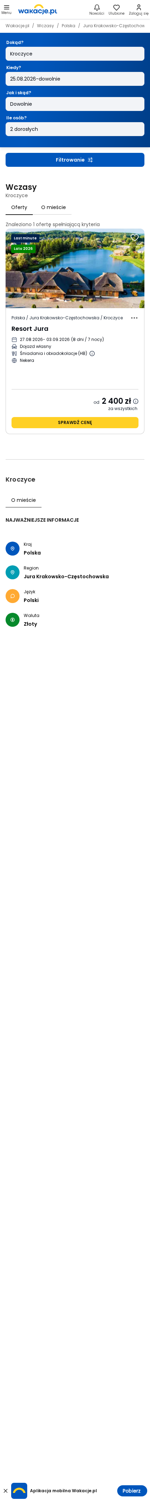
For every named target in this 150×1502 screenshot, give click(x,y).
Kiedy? (13, 67)
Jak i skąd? (18, 93)
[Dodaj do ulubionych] (135, 237)
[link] (37, 9)
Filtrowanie (70, 159)
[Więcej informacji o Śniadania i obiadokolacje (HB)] (92, 353)
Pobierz (132, 1490)
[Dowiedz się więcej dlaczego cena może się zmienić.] (135, 401)
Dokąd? (14, 42)
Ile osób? (16, 118)
